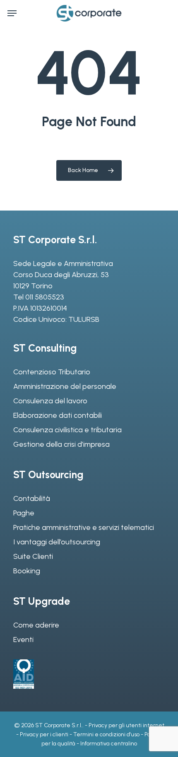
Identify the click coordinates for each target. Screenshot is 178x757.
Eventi (23, 639)
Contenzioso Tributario (51, 371)
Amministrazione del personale (64, 386)
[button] (12, 13)
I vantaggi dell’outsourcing (56, 541)
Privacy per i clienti (44, 734)
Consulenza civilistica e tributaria (67, 429)
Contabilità (31, 498)
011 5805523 (44, 297)
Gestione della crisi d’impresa (61, 444)
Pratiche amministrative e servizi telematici (83, 527)
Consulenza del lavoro (50, 400)
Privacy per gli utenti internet (126, 725)
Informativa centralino (108, 743)
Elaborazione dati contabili (57, 415)
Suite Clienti (33, 556)
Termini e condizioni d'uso (106, 734)
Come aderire (36, 625)
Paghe (23, 512)
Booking (26, 570)
